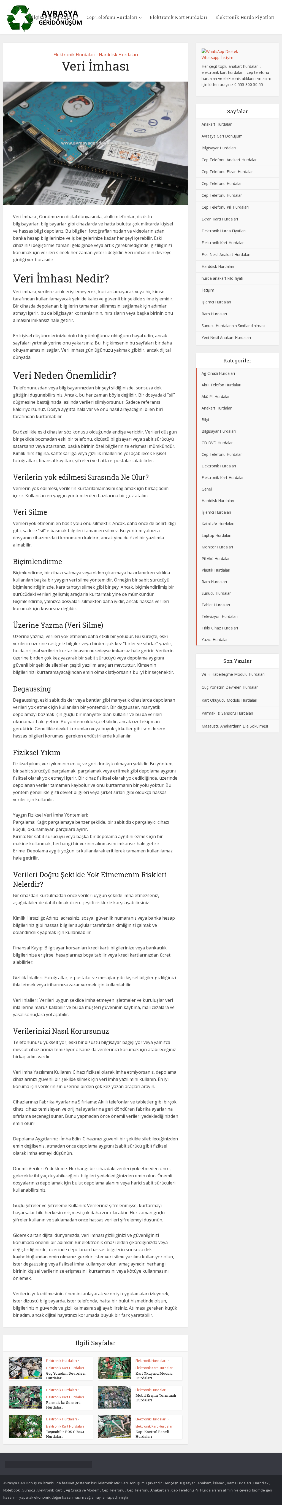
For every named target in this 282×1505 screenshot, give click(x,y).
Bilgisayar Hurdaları (51, 17)
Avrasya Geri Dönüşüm (222, 136)
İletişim (208, 290)
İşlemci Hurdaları (216, 302)
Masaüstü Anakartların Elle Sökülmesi (235, 726)
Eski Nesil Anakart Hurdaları (226, 254)
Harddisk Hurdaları (118, 55)
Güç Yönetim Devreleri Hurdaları (65, 1375)
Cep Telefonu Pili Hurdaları (225, 207)
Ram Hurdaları (214, 313)
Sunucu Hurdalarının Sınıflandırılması (233, 325)
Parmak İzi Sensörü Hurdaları (63, 1405)
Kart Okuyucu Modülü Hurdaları (153, 1375)
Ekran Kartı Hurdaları (220, 219)
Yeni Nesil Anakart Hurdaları (226, 337)
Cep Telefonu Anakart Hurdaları (229, 159)
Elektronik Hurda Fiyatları (245, 17)
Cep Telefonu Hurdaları (111, 17)
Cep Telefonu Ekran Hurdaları (228, 171)
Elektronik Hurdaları (74, 55)
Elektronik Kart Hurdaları (178, 17)
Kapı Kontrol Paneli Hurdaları (152, 1434)
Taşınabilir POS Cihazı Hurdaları (65, 1434)
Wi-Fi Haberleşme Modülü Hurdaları (233, 674)
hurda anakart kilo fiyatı (222, 278)
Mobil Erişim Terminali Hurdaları (155, 1397)
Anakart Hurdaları (217, 124)
